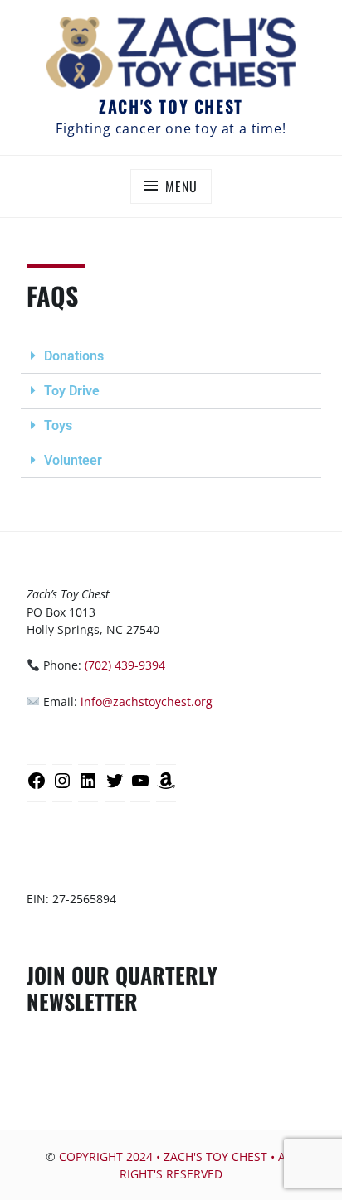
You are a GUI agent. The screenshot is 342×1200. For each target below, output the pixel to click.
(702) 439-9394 (125, 665)
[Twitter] (115, 787)
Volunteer (73, 460)
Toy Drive (72, 391)
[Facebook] (36, 787)
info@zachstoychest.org (147, 701)
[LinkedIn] (88, 787)
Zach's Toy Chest (171, 106)
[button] (171, 356)
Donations (74, 356)
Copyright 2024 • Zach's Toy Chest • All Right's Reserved (178, 1165)
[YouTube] (140, 787)
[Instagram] (62, 787)
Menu (181, 186)
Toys (58, 425)
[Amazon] (166, 787)
